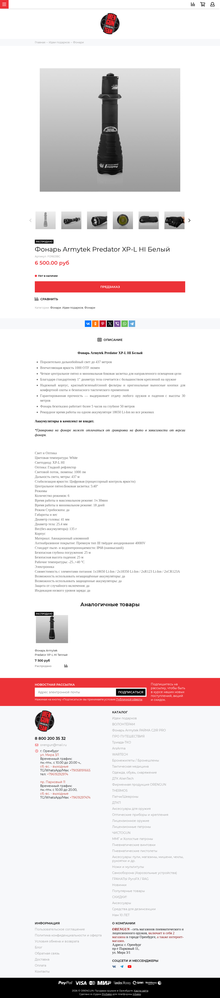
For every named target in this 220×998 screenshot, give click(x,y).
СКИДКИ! (119, 897)
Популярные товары (128, 891)
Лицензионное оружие (130, 821)
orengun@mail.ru (53, 745)
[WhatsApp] (124, 323)
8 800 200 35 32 (50, 738)
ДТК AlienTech (123, 778)
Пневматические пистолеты (134, 851)
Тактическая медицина (130, 766)
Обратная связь (47, 953)
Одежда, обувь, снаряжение (134, 772)
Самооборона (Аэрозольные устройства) (144, 873)
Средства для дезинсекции (134, 909)
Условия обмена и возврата (57, 941)
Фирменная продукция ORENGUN (139, 785)
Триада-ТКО (121, 742)
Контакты (42, 971)
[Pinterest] (102, 323)
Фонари (55, 307)
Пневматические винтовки (134, 845)
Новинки (119, 885)
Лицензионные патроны (131, 827)
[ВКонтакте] (88, 323)
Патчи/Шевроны (125, 797)
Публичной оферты (129, 699)
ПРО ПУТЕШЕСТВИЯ (128, 736)
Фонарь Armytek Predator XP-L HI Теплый (51, 652)
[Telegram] (132, 323)
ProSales (107, 994)
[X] (110, 323)
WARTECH (120, 754)
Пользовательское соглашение (60, 929)
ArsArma (118, 748)
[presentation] (30, 220)
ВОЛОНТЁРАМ (123, 724)
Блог (38, 947)
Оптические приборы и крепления (140, 815)
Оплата (40, 965)
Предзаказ (110, 287)
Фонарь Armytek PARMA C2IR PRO (139, 730)
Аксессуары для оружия (131, 809)
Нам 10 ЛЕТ (121, 915)
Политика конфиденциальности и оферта (68, 935)
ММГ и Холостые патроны (132, 839)
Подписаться (130, 692)
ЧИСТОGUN (121, 833)
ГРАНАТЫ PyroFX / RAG (130, 879)
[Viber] (117, 323)
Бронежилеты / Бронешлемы (135, 760)
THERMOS (120, 791)
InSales (137, 994)
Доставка (42, 959)
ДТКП (116, 803)
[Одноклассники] (95, 323)
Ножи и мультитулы (128, 867)
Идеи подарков (72, 307)
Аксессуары (121, 903)
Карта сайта (141, 990)
